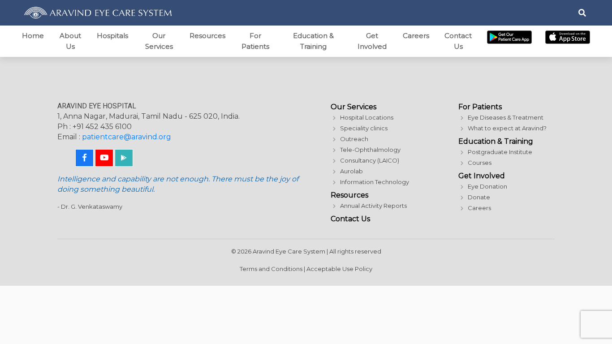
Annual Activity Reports (373, 205)
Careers (416, 35)
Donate (479, 197)
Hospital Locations (366, 117)
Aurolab (351, 171)
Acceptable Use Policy (339, 268)
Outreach (354, 138)
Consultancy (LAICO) (369, 160)
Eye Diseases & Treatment (505, 117)
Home (33, 35)
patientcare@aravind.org (126, 137)
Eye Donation (487, 186)
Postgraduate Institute (500, 151)
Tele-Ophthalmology (370, 149)
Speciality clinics (364, 128)
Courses (479, 162)
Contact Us (458, 41)
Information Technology (374, 181)
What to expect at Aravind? (507, 128)
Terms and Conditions (271, 268)
